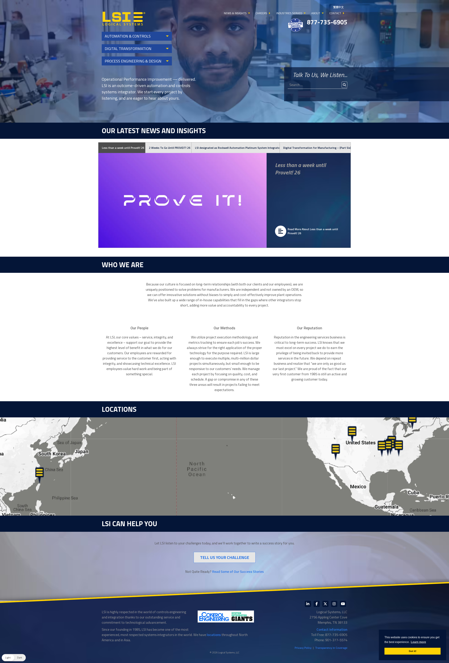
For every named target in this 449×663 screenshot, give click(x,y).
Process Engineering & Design (133, 61)
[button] (14, 657)
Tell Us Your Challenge (224, 557)
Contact (335, 13)
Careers (261, 13)
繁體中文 (338, 7)
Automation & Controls (128, 36)
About (315, 13)
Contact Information (332, 629)
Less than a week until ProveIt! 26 (123, 148)
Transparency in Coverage (331, 648)
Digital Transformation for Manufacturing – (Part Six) (317, 148)
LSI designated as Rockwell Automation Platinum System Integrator (237, 148)
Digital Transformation (128, 49)
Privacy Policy (303, 648)
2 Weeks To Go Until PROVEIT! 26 (169, 148)
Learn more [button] (418, 642)
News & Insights (235, 13)
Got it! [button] (412, 651)
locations (214, 634)
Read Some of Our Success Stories (238, 571)
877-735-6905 (327, 22)
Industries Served (289, 13)
